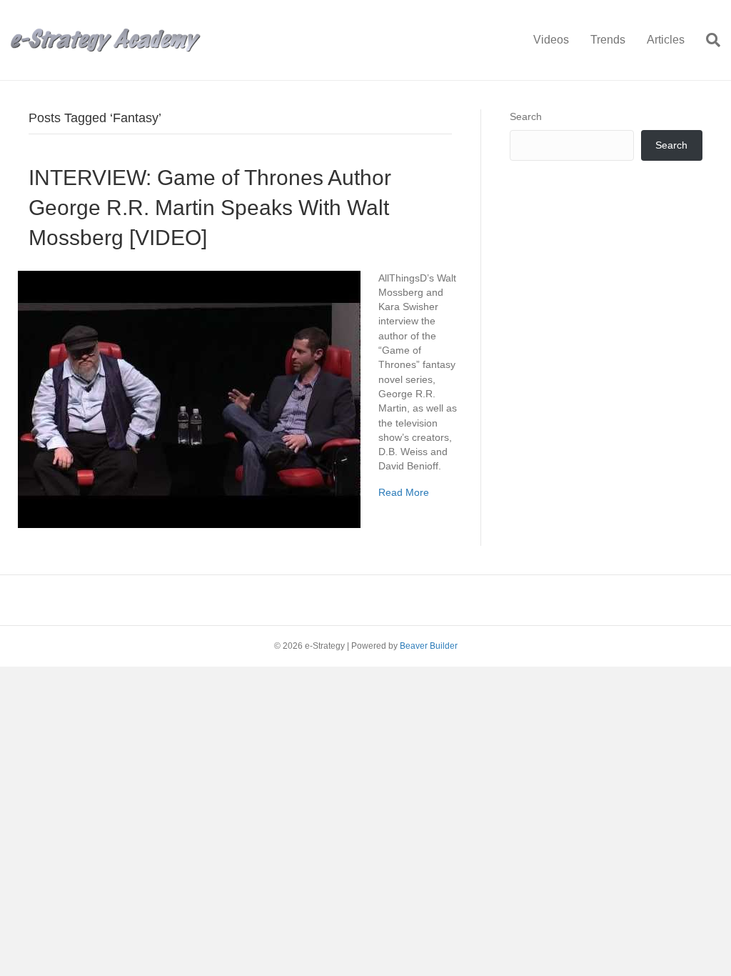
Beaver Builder (429, 646)
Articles (666, 40)
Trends (607, 40)
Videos (551, 40)
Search (526, 116)
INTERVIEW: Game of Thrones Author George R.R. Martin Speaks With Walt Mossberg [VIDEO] (210, 207)
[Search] (707, 40)
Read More (403, 492)
